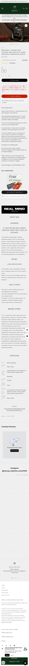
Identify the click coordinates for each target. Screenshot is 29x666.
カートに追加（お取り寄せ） (14, 96)
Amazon (3, 640)
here (5, 144)
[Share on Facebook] (6, 416)
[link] (8, 482)
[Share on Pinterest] (11, 416)
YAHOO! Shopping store (7, 636)
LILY (3, 47)
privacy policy (5, 592)
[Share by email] (13, 416)
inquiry (14, 406)
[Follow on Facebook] (2, 645)
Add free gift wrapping (14, 192)
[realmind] (14, 209)
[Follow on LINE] (14, 645)
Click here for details (7, 622)
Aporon (17, 216)
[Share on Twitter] (8, 416)
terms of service (5, 595)
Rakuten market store (7, 632)
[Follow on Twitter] (6, 645)
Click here (12, 661)
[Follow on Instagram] (10, 645)
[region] (14, 568)
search (3, 585)
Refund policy (5, 590)
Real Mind (12, 216)
